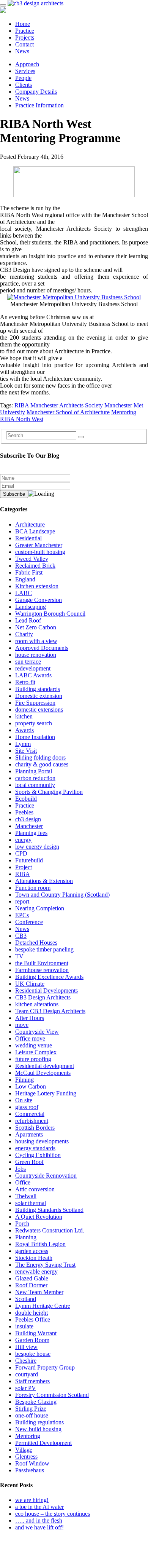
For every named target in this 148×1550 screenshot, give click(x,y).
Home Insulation (35, 737)
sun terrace (28, 661)
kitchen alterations (36, 1004)
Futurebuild (29, 860)
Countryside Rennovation (46, 1175)
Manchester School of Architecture (68, 412)
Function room (32, 887)
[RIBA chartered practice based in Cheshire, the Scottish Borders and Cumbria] (35, 3)
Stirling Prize (30, 1408)
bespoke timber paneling (44, 949)
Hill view (26, 1347)
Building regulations (39, 1422)
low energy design (37, 846)
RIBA (21, 405)
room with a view (36, 641)
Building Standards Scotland (49, 1210)
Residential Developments (46, 990)
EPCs (22, 915)
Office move (30, 1038)
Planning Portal (33, 771)
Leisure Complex (36, 1052)
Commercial (29, 1114)
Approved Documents (41, 648)
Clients (23, 84)
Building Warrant (36, 1333)
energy (23, 839)
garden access (31, 1251)
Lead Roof (28, 620)
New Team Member (39, 1292)
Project (23, 867)
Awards (24, 730)
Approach (27, 64)
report (22, 901)
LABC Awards (33, 675)
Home (22, 24)
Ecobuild (26, 798)
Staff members (32, 1381)
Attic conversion (35, 1189)
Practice (24, 30)
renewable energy (36, 1271)
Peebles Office (32, 1319)
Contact (24, 44)
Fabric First (29, 572)
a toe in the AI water (39, 1507)
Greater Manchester (38, 545)
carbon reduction (35, 778)
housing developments (42, 1141)
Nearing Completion (39, 908)
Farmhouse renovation (42, 970)
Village (23, 1449)
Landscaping (30, 606)
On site (23, 1100)
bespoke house (32, 1353)
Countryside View (37, 1031)
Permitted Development (43, 1443)
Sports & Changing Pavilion (49, 792)
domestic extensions (39, 709)
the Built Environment (41, 963)
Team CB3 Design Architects (50, 1011)
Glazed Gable (31, 1278)
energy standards (35, 1148)
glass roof (26, 1107)
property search (33, 723)
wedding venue (33, 1045)
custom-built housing (40, 552)
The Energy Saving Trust (45, 1264)
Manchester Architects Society (66, 405)
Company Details (36, 91)
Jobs (20, 1168)
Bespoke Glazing (36, 1401)
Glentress (26, 1456)
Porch (22, 1223)
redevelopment (32, 668)
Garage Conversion (38, 600)
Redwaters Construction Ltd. (49, 1230)
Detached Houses (36, 942)
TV (19, 956)
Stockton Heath (33, 1258)
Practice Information (39, 105)
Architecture (30, 524)
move (21, 1025)
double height (31, 1312)
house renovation (35, 654)
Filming (24, 1079)
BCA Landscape (35, 531)
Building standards (37, 689)
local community (35, 785)
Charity (24, 634)
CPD (21, 853)
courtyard (26, 1374)
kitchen (24, 716)
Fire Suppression (35, 702)
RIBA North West (21, 419)
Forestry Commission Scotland (52, 1395)
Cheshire (25, 1360)
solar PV (25, 1388)
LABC (23, 593)
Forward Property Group (45, 1367)
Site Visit (26, 750)
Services (25, 71)
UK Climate (29, 983)
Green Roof (29, 1162)
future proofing (33, 1059)
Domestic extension (38, 696)
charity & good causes (41, 764)
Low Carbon (30, 1086)
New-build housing (38, 1429)
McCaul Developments (43, 1073)
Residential (28, 538)
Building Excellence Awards (49, 977)
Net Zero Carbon (35, 627)
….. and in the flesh (38, 1520)
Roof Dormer (31, 1285)
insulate (24, 1326)
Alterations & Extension (44, 881)
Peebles (24, 812)
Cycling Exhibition (38, 1155)
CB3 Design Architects (43, 997)
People (23, 78)
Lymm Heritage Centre (42, 1306)
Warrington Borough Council (50, 613)
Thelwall (25, 1196)
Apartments (29, 1134)
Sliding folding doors (40, 757)
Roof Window (32, 1463)
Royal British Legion (40, 1244)
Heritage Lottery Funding (45, 1093)
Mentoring (123, 412)
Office (22, 1182)
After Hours (29, 1018)
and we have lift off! (39, 1527)
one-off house (31, 1415)
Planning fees (31, 833)
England (25, 579)
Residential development (44, 1066)
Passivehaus (29, 1470)
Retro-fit (25, 682)
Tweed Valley (31, 559)
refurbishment (31, 1120)
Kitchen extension (36, 586)
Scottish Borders (35, 1127)
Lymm (23, 744)
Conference (29, 922)
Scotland (25, 1299)
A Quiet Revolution (38, 1216)
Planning (25, 1237)
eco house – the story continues (52, 1513)
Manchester (29, 826)
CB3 (21, 935)
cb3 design (28, 819)
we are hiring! (32, 1500)
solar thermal (30, 1203)
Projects (24, 37)
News (22, 51)
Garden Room (32, 1340)
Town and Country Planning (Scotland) (62, 894)
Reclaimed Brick (35, 565)
